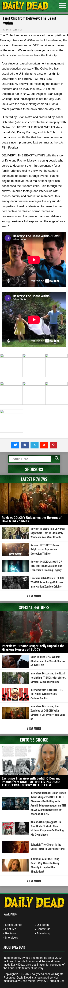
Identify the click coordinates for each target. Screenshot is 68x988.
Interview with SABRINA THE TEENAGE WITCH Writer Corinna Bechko (47, 694)
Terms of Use (56, 980)
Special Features (34, 607)
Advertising (44, 933)
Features (10, 929)
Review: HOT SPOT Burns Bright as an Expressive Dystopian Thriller (45, 549)
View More (34, 596)
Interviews (11, 937)
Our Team (43, 924)
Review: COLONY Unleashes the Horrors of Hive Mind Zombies (32, 519)
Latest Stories (13, 924)
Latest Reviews (34, 479)
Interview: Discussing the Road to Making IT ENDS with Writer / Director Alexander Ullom (48, 678)
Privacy (41, 980)
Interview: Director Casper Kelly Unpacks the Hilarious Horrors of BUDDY (33, 647)
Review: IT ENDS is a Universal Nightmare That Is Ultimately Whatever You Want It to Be (48, 533)
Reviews (10, 933)
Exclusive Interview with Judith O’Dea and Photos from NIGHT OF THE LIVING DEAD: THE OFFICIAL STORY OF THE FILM (31, 781)
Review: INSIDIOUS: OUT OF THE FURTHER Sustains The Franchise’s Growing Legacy (46, 566)
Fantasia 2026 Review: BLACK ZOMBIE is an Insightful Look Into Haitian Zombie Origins (48, 582)
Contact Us (43, 929)
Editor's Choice (34, 739)
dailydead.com (41, 974)
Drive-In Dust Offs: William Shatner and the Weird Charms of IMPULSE (48, 661)
